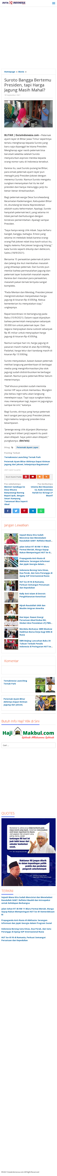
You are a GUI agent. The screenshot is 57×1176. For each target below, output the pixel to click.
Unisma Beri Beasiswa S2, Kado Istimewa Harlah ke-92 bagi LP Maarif (42, 490)
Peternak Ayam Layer (27, 447)
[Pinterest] (26, 477)
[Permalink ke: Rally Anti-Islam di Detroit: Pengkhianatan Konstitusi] (11, 597)
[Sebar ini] (7, 510)
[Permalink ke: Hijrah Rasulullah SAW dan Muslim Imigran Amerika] (11, 609)
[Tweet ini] (16, 510)
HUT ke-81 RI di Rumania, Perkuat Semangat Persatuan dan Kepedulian (34, 585)
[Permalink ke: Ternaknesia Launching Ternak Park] (44, 684)
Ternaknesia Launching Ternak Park (22, 457)
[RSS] (46, 477)
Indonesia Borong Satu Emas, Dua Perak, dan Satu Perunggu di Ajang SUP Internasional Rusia (36, 573)
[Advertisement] (28, 38)
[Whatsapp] (40, 510)
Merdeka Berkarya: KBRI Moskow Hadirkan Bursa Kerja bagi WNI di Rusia (36, 632)
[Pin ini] (24, 510)
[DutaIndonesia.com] (13, 2)
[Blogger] (40, 477)
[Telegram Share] (32, 510)
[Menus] (54, 3)
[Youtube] (33, 477)
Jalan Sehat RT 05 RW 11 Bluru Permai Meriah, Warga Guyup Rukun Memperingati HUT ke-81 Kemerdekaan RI (28, 911)
